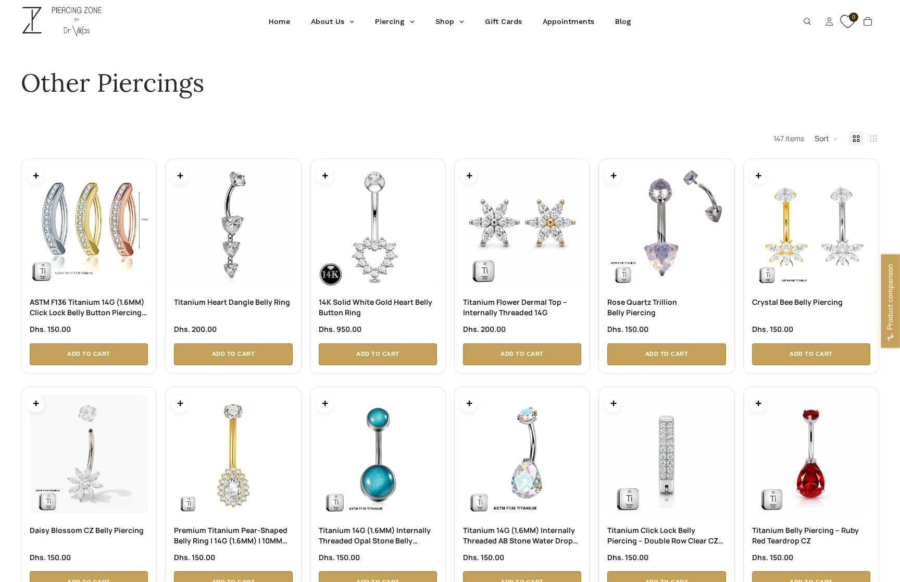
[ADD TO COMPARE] (35, 175)
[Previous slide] (41, 226)
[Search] (807, 21)
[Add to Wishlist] (149, 166)
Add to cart (88, 354)
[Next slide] (136, 226)
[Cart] (867, 21)
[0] (846, 26)
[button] (827, 138)
